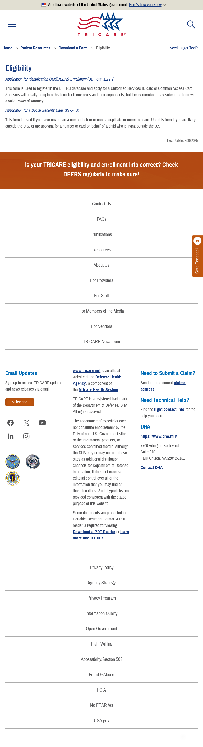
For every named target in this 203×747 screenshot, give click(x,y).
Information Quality (101, 613)
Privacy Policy (101, 568)
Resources (102, 250)
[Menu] (12, 24)
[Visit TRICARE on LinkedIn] (10, 436)
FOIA (101, 690)
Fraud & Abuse (101, 675)
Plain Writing (101, 644)
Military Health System (98, 389)
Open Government (101, 629)
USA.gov (101, 721)
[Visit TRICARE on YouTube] (42, 422)
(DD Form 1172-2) (59, 79)
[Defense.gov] (12, 467)
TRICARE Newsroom (101, 342)
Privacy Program (101, 598)
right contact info (169, 409)
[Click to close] (198, 241)
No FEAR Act (101, 705)
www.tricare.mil (86, 370)
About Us (101, 265)
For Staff (101, 296)
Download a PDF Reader (94, 531)
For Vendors (101, 326)
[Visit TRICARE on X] (26, 422)
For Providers (101, 281)
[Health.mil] (33, 467)
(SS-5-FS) (42, 110)
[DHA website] (12, 484)
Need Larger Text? (184, 48)
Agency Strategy (101, 583)
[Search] (191, 24)
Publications (101, 235)
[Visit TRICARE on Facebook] (10, 422)
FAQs (101, 219)
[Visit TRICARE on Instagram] (26, 436)
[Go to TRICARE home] (101, 24)
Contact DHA (152, 467)
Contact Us (101, 204)
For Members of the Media (101, 311)
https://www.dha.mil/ (159, 436)
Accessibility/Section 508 (101, 659)
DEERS (72, 174)
